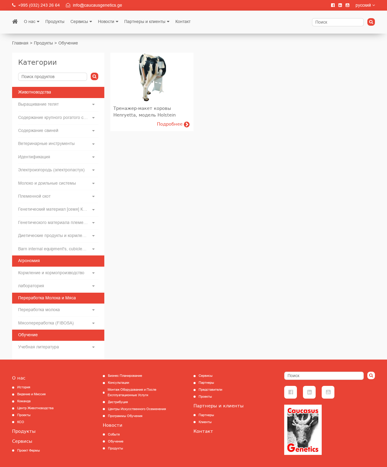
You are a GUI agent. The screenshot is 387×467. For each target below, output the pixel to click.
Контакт (182, 22)
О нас (29, 22)
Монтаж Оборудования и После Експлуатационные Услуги (132, 392)
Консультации (118, 382)
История (23, 387)
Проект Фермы (28, 450)
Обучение (68, 43)
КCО (20, 422)
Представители (210, 389)
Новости (106, 22)
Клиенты (205, 422)
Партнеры (206, 382)
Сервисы (79, 22)
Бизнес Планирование (125, 375)
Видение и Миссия (31, 394)
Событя (114, 434)
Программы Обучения (125, 416)
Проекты (24, 415)
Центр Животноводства (35, 408)
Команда (24, 401)
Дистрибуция (118, 402)
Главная (20, 43)
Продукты (54, 22)
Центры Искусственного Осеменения (137, 409)
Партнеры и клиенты (144, 22)
